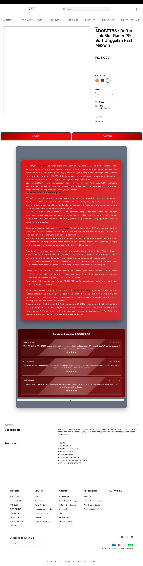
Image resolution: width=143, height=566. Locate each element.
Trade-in (38, 517)
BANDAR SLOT (16, 517)
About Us (87, 497)
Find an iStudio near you (93, 501)
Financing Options (42, 513)
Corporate (39, 501)
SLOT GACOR (15, 501)
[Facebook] (96, 122)
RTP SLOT (14, 505)
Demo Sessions (41, 505)
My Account (64, 497)
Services (38, 497)
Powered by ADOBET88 (125, 548)
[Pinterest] (103, 122)
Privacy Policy (64, 517)
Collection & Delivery (67, 501)
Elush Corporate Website (94, 509)
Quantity (99, 89)
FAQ (61, 513)
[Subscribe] (44, 543)
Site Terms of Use (66, 521)
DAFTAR (107, 136)
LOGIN (36, 136)
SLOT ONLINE (15, 509)
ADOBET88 (14, 497)
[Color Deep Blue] (102, 80)
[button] (7, 20)
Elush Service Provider (43, 509)
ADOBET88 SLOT (17, 521)
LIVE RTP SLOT (16, 513)
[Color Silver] (108, 80)
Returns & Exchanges (67, 505)
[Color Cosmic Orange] (97, 80)
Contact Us (63, 509)
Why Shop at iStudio (92, 505)
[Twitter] (100, 122)
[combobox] (86, 9)
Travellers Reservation (44, 521)
